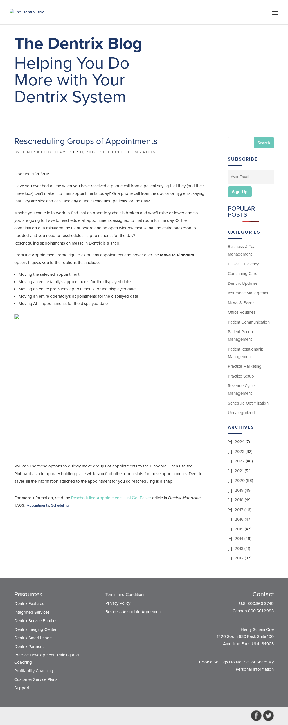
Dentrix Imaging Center (35, 629)
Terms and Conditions (125, 594)
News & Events (241, 302)
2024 (239, 441)
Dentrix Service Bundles (35, 620)
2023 (239, 451)
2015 (239, 529)
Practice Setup (241, 376)
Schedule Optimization (128, 152)
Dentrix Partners (29, 646)
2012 (239, 558)
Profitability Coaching (33, 670)
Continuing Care (242, 273)
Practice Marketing (245, 366)
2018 (239, 499)
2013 (239, 548)
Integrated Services (32, 612)
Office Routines (241, 312)
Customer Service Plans (35, 679)
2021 (239, 470)
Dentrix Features (29, 603)
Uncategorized (241, 412)
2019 (239, 490)
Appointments (38, 505)
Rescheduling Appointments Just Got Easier (111, 497)
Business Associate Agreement (133, 611)
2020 (240, 480)
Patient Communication (249, 322)
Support (21, 687)
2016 (239, 519)
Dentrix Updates (243, 283)
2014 (239, 538)
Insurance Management (249, 292)
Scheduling (60, 505)
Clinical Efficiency (243, 263)
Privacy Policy (117, 603)
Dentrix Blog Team (43, 152)
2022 (240, 461)
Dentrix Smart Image (33, 637)
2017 (239, 509)
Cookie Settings (213, 662)
